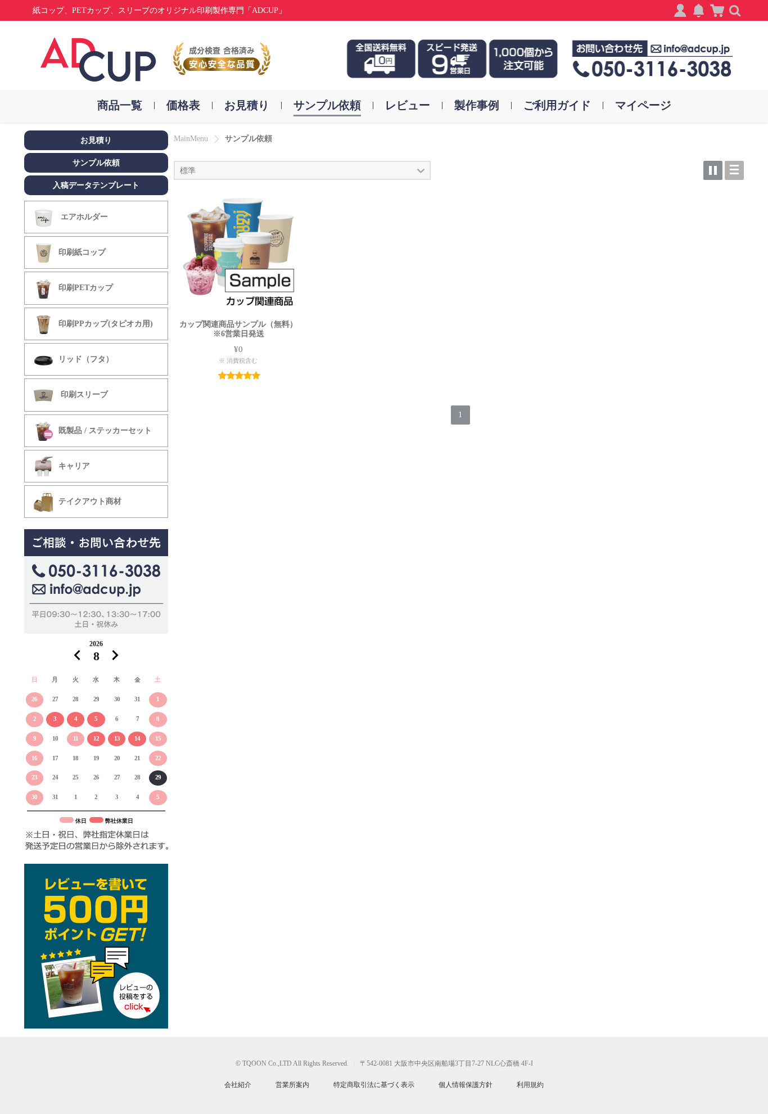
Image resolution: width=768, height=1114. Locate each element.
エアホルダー (83, 217)
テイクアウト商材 (89, 501)
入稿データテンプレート (96, 185)
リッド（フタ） (86, 359)
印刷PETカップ (85, 287)
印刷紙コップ (82, 252)
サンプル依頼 (96, 163)
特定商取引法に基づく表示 (373, 1085)
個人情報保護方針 (466, 1085)
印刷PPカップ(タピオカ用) (105, 323)
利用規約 (530, 1085)
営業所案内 (292, 1085)
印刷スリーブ (83, 394)
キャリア (74, 466)
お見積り (96, 140)
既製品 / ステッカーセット (105, 430)
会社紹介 (237, 1085)
